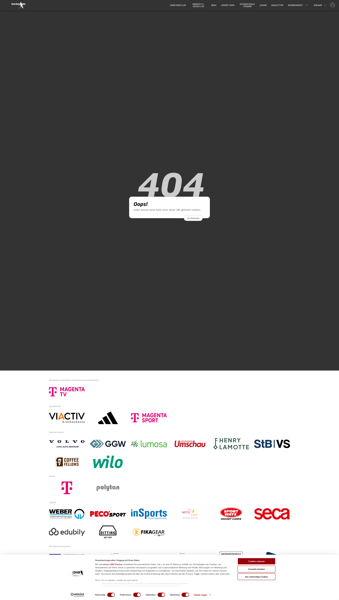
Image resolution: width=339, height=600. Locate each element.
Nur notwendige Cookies (256, 577)
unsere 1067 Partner (113, 564)
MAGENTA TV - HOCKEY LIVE (198, 5)
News (213, 5)
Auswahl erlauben (256, 569)
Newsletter (277, 5)
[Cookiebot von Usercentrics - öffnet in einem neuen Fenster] (77, 595)
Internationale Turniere (247, 5)
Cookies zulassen (256, 561)
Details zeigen (200, 595)
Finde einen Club (178, 5)
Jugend (263, 5)
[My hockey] (332, 5)
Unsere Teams (227, 5)
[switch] (137, 595)
